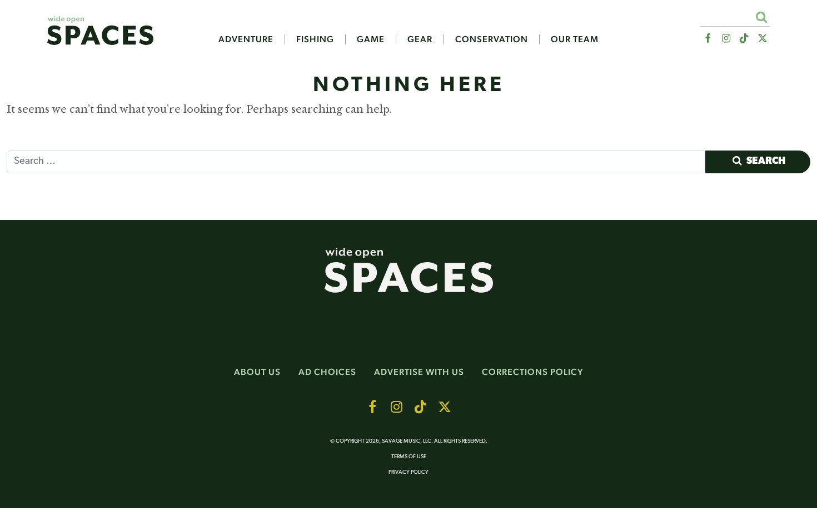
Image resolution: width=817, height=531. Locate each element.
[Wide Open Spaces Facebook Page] (707, 38)
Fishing (315, 39)
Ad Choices (327, 372)
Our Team (575, 39)
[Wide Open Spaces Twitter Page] (763, 38)
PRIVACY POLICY (408, 472)
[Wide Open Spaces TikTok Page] (744, 38)
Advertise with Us (419, 372)
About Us (257, 372)
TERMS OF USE (408, 457)
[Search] (761, 17)
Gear (419, 39)
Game (371, 39)
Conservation (491, 39)
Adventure (245, 39)
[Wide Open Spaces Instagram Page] (726, 38)
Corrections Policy (533, 372)
